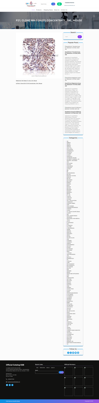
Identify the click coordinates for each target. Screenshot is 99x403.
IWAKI (68, 251)
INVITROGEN (70, 248)
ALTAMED (69, 153)
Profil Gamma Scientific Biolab (13, 401)
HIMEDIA (69, 243)
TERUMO (69, 328)
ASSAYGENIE (70, 166)
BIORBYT (69, 182)
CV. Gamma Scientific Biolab (73, 211)
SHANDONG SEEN (71, 313)
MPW (68, 275)
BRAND (68, 193)
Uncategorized (70, 334)
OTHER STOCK (70, 288)
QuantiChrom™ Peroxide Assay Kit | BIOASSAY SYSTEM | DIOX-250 (73, 53)
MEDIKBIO (69, 271)
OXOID (68, 291)
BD (67, 171)
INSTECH (69, 246)
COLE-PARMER (70, 206)
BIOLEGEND (69, 179)
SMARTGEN (69, 319)
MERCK (68, 272)
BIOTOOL (69, 188)
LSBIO (68, 262)
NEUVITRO (69, 280)
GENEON (69, 231)
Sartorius (69, 308)
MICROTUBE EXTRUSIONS (73, 273)
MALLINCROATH (70, 265)
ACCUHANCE (70, 149)
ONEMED (69, 287)
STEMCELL (69, 322)
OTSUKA (69, 290)
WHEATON (69, 338)
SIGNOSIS (69, 316)
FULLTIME (69, 226)
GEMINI (68, 229)
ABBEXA (69, 142)
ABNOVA (69, 146)
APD (68, 162)
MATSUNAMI (70, 266)
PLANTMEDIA (70, 294)
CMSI (68, 204)
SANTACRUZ (70, 306)
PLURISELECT (70, 295)
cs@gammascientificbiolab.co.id (69, 5)
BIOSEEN (69, 184)
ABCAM (68, 144)
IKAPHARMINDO (70, 244)
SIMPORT (69, 317)
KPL (68, 259)
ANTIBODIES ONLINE (71, 157)
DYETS (68, 221)
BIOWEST (69, 190)
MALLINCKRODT (70, 264)
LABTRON (69, 261)
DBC (68, 214)
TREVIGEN (69, 333)
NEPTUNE (69, 279)
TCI (67, 326)
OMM (68, 286)
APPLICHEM (69, 163)
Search (36, 370)
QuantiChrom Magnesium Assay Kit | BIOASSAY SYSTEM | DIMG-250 (73, 85)
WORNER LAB (70, 341)
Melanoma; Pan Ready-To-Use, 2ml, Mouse (26, 80)
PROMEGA (69, 298)
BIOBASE (69, 177)
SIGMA (68, 315)
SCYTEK (69, 309)
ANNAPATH (69, 156)
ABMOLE (69, 145)
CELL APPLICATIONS (71, 200)
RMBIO (68, 302)
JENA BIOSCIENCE (71, 254)
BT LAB (68, 195)
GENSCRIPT (69, 233)
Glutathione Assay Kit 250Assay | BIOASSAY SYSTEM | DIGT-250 (73, 112)
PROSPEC (69, 299)
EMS (68, 224)
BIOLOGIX (69, 181)
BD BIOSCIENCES (71, 173)
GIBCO (68, 235)
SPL (68, 320)
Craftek (68, 210)
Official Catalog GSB (15, 365)
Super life (69, 324)
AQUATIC (69, 164)
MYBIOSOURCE (70, 277)
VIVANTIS (69, 335)
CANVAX (69, 196)
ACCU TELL (69, 148)
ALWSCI (68, 155)
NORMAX (69, 283)
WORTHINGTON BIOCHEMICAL (74, 342)
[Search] (53, 4)
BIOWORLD (69, 192)
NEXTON (69, 282)
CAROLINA (69, 197)
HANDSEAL (69, 242)
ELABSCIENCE (70, 222)
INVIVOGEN (69, 250)
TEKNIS (68, 327)
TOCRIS (68, 331)
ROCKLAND (69, 304)
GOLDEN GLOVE (70, 237)
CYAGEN (69, 213)
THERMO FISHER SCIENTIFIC (73, 330)
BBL (68, 170)
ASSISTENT (69, 167)
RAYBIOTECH (70, 301)
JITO (68, 255)
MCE (68, 269)
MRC (68, 276)
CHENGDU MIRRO (71, 203)
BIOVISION (69, 189)
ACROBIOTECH (70, 150)
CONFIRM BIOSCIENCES (72, 207)
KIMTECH (69, 257)
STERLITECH (70, 323)
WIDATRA (69, 339)
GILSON (68, 236)
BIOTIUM (69, 186)
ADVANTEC (69, 152)
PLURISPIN (69, 297)
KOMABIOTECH (70, 258)
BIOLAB (68, 178)
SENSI (68, 312)
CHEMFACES (70, 202)
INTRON (68, 247)
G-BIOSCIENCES (70, 228)
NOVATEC (69, 284)
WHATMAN (69, 337)
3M (67, 141)
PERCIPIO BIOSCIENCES (72, 293)
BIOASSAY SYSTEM (71, 175)
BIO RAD (69, 174)
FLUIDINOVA (70, 225)
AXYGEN (69, 168)
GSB (68, 239)
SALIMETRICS (70, 305)
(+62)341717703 (11, 379)
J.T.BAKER (69, 253)
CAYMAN (69, 199)
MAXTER (69, 268)
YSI (67, 344)
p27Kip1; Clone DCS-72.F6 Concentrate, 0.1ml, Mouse (29, 83)
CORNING (69, 208)
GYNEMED (69, 240)
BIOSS (68, 185)
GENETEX (69, 232)
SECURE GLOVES (71, 311)
